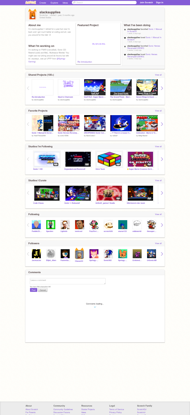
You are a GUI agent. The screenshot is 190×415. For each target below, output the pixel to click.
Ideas (65, 2)
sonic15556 (64, 135)
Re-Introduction (84, 61)
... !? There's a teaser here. (121, 133)
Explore (54, 2)
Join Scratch (146, 2)
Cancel (43, 290)
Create (42, 2)
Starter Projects (88, 409)
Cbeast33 (79, 261)
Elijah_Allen (51, 260)
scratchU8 (108, 231)
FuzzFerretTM (94, 231)
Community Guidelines (63, 409)
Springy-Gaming (94, 260)
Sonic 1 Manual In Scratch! (42, 133)
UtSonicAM (151, 260)
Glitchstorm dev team (136, 203)
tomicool (78, 231)
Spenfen (49, 231)
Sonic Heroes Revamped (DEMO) (143, 46)
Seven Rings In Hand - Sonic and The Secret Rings (147, 97)
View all (158, 74)
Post (34, 290)
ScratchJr (141, 412)
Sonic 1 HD (38, 169)
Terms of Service (116, 409)
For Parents (31, 412)
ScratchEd (141, 409)
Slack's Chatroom (65, 97)
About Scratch (32, 409)
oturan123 (122, 231)
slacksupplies (39, 99)
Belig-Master (143, 135)
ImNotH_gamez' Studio (105, 203)
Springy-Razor (123, 260)
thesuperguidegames (152, 231)
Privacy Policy (115, 412)
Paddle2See (37, 231)
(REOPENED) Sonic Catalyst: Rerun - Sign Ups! (95, 133)
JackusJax (36, 260)
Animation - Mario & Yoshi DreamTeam (147, 133)
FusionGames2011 (66, 260)
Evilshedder (137, 260)
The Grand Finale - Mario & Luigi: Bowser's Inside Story (121, 97)
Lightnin (64, 231)
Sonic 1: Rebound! (72, 203)
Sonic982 (108, 260)
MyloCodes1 (90, 135)
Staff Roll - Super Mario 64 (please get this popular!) (95, 97)
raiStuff (114, 135)
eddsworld (137, 231)
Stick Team (100, 169)
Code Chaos (38, 203)
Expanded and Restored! (74, 169)
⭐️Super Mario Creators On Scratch (140, 169)
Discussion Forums (61, 412)
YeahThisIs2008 (40, 135)
